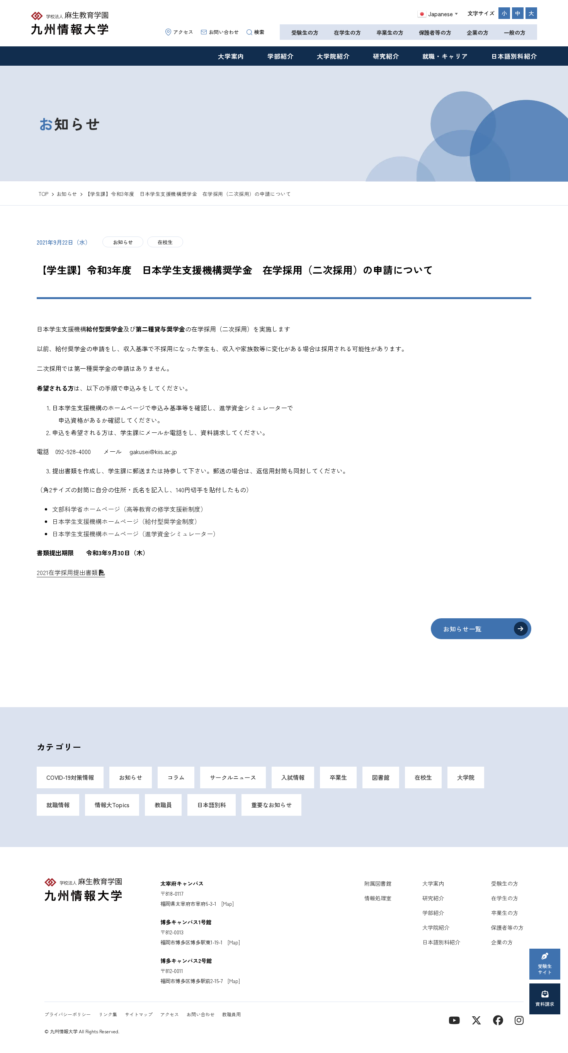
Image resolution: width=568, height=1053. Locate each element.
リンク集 (108, 1014)
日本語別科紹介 (514, 56)
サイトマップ (139, 1014)
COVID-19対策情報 (70, 777)
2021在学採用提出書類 (67, 572)
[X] (476, 1019)
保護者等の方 (435, 32)
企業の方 (477, 32)
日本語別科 (211, 805)
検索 (259, 32)
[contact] (498, 1019)
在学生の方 (347, 32)
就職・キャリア (445, 56)
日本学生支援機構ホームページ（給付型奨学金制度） (126, 521)
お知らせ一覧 (462, 628)
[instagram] (519, 1019)
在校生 (165, 242)
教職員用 (231, 1014)
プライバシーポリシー (67, 1014)
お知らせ (123, 242)
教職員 (163, 805)
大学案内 (231, 56)
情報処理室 (377, 898)
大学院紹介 (333, 56)
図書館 (380, 777)
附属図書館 (377, 883)
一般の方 (514, 32)
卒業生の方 (389, 32)
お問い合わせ (224, 32)
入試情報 (292, 777)
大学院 (465, 777)
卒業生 (338, 777)
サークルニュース (233, 777)
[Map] (227, 903)
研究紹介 (386, 56)
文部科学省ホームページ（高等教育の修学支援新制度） (129, 509)
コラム (176, 777)
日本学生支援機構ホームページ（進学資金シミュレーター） (135, 533)
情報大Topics (112, 805)
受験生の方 (304, 32)
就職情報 (58, 805)
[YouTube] (454, 1019)
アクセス (183, 32)
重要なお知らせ (271, 805)
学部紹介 (280, 56)
